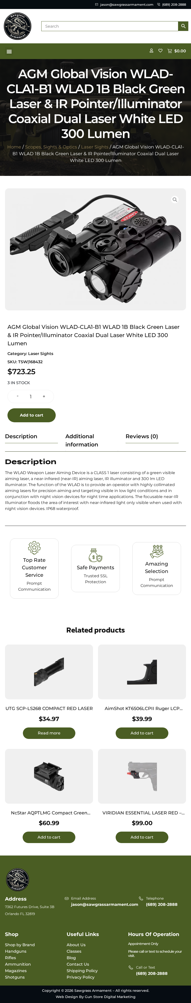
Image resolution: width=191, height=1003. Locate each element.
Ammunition (18, 964)
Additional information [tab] (81, 440)
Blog (71, 957)
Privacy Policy (81, 977)
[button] (9, 51)
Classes (74, 951)
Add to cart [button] (142, 733)
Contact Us (78, 964)
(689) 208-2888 (162, 904)
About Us (76, 944)
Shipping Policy (82, 970)
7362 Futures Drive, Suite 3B (29, 907)
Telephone (155, 898)
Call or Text (145, 967)
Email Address (83, 898)
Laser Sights (94, 147)
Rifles (10, 957)
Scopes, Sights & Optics (51, 147)
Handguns (15, 951)
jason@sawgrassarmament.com (104, 904)
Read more (49, 733)
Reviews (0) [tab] (142, 436)
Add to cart (31, 415)
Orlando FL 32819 (20, 914)
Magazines (16, 970)
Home (14, 147)
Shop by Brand (20, 944)
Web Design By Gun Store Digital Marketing (96, 997)
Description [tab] (21, 436)
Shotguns (15, 977)
